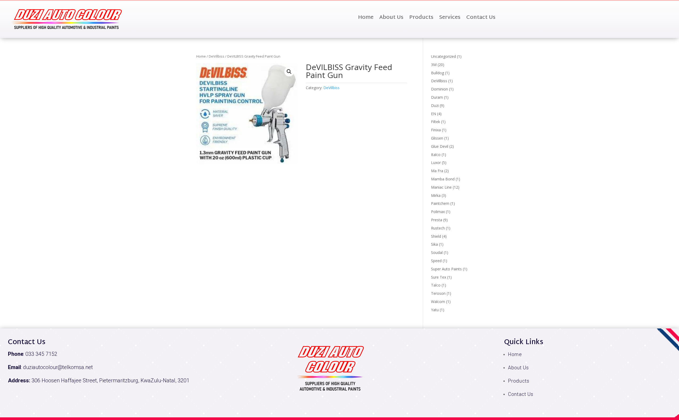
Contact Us (480, 18)
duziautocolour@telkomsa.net (58, 367)
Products (421, 18)
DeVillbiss (216, 56)
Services (449, 18)
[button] (289, 71)
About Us (391, 18)
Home (365, 18)
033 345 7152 (41, 354)
